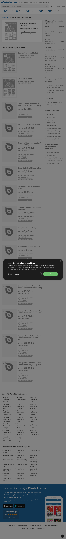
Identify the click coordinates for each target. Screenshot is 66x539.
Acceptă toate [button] (50, 274)
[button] (13, 274)
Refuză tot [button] (34, 274)
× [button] (60, 261)
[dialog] (33, 269)
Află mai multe (32, 269)
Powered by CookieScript (52, 278)
